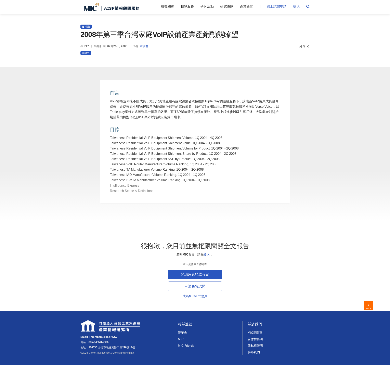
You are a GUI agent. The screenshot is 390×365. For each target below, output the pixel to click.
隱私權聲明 (255, 345)
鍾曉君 (144, 46)
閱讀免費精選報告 (195, 274)
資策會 (182, 332)
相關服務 (187, 6)
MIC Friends (186, 345)
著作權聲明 (255, 339)
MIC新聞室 (255, 332)
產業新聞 (246, 6)
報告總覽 (167, 6)
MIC (181, 339)
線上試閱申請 (277, 6)
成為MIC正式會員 (195, 296)
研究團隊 (226, 6)
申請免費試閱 (195, 286)
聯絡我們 (254, 352)
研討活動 (207, 6)
